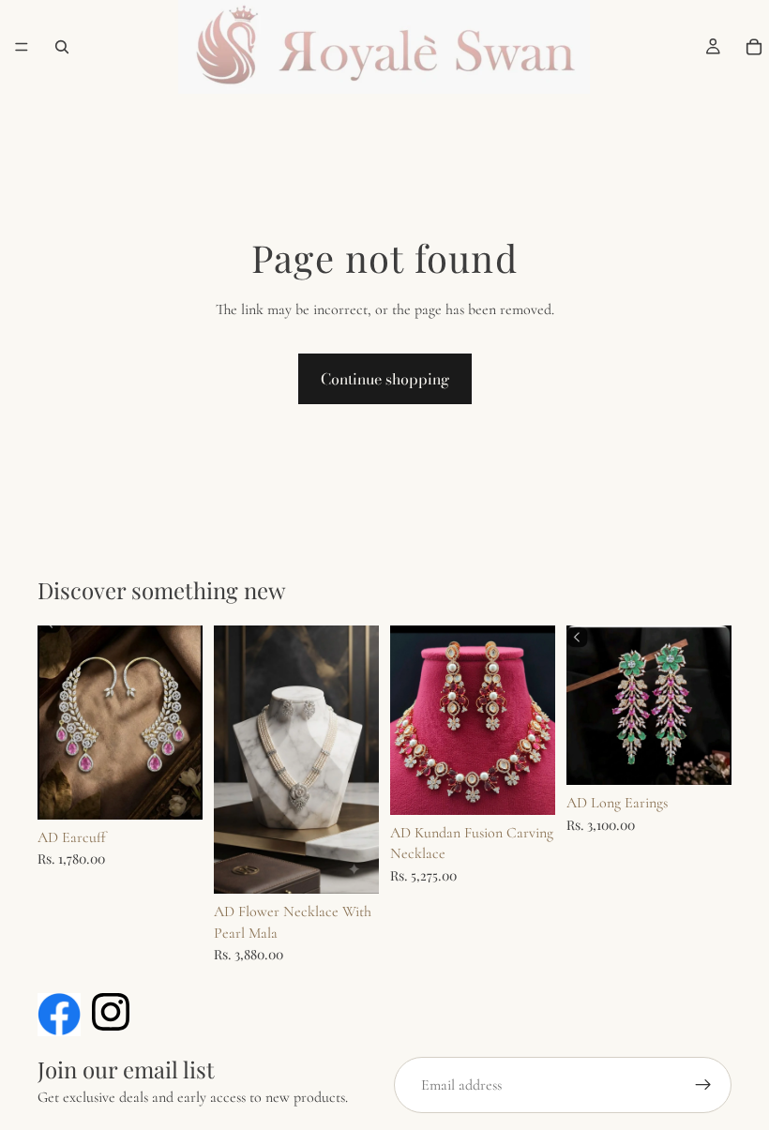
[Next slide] (358, 759)
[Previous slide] (234, 759)
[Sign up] (703, 1085)
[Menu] (21, 46)
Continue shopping (385, 379)
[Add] (173, 790)
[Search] (62, 47)
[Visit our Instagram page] (110, 1012)
